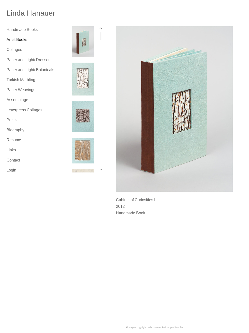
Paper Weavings (21, 90)
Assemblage (17, 100)
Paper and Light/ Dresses (28, 60)
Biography (15, 130)
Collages (14, 50)
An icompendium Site (172, 327)
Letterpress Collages (24, 110)
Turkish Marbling (21, 80)
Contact (13, 160)
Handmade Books (22, 30)
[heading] (19, 13)
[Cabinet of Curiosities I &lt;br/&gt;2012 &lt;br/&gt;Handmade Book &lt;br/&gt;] (174, 109)
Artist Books (17, 40)
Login (11, 170)
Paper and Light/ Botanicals (30, 70)
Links (11, 150)
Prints (12, 120)
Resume (14, 140)
